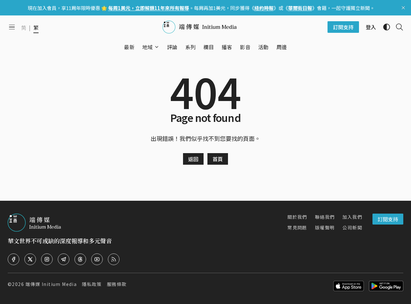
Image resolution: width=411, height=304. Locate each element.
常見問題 (297, 227)
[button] (147, 47)
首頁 (218, 159)
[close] (403, 8)
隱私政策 (92, 284)
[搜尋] (396, 27)
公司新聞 (352, 227)
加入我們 (352, 217)
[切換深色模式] (384, 27)
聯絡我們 (325, 217)
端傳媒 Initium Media (51, 284)
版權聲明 (325, 227)
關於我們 (297, 217)
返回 (193, 159)
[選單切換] (156, 47)
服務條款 (117, 284)
